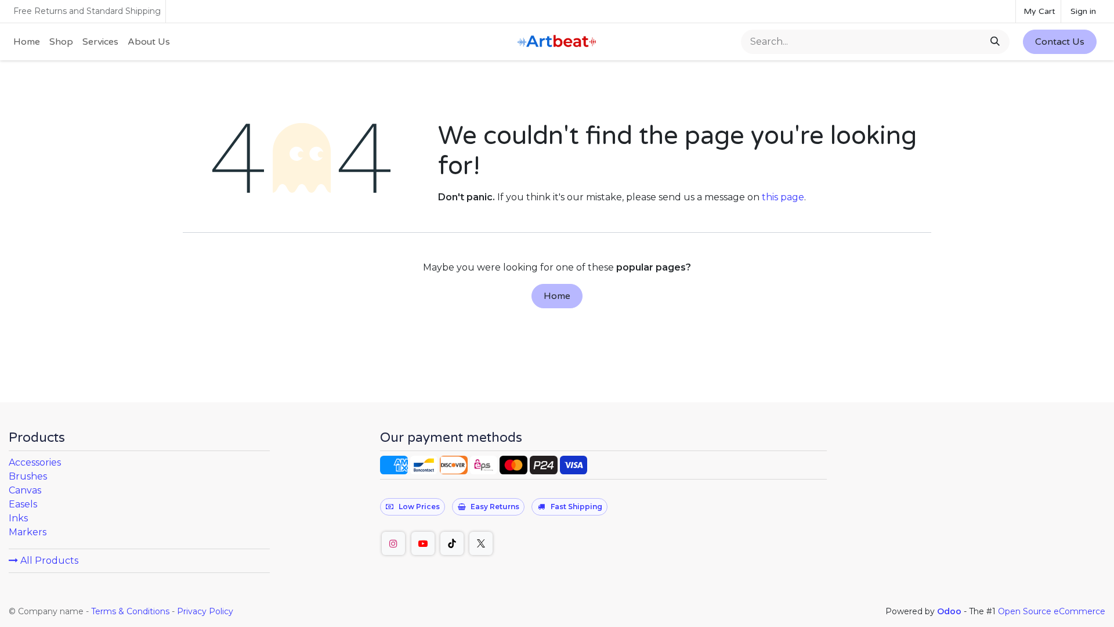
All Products (48, 560)
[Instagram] (393, 543)
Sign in (1083, 11)
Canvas (25, 490)
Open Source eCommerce (1051, 611)
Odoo (950, 611)
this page (783, 197)
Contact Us (1059, 42)
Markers (27, 532)
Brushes (28, 476)
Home (557, 296)
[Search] (996, 42)
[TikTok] (452, 543)
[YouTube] (423, 543)
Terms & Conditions (130, 611)
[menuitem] (27, 41)
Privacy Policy (205, 611)
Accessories (35, 462)
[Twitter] (481, 543)
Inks (18, 518)
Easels (23, 504)
